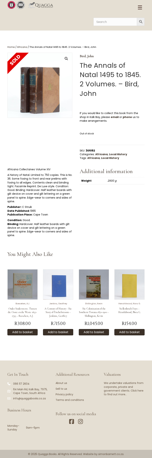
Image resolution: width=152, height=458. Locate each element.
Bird (83, 56)
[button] (66, 58)
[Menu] (140, 7)
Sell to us (61, 389)
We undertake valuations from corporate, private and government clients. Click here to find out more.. (123, 388)
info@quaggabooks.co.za (29, 398)
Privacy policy (64, 394)
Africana (22, 47)
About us (61, 383)
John (90, 56)
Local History (118, 154)
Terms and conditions (70, 400)
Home (11, 47)
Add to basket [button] (22, 332)
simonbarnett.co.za (110, 454)
